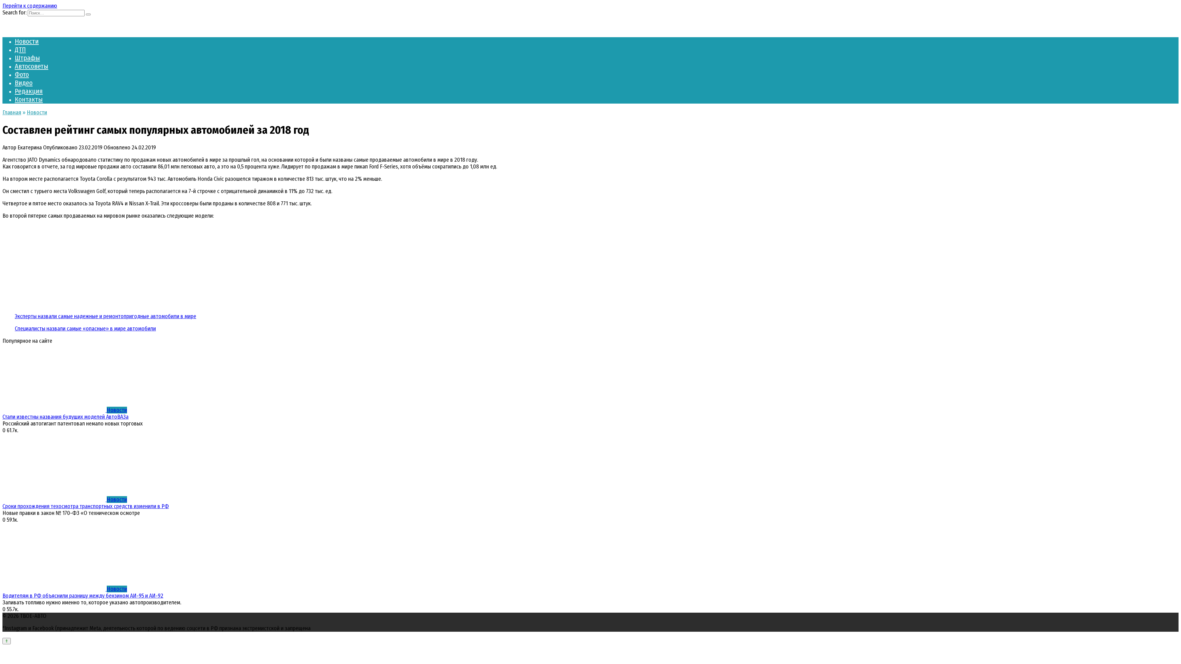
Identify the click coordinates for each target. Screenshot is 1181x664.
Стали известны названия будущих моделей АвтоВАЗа (65, 416)
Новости (27, 41)
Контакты (29, 99)
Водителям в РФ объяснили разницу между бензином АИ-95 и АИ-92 (82, 595)
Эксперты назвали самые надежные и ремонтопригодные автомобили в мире (105, 316)
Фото (22, 74)
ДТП (20, 49)
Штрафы (27, 58)
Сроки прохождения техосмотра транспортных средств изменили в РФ (85, 506)
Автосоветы (31, 66)
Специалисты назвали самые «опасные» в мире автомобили (85, 328)
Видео (24, 83)
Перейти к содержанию (29, 5)
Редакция (29, 91)
